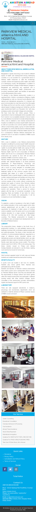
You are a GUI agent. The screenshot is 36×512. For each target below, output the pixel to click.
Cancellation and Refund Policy (14, 459)
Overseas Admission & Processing (12, 424)
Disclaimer (7, 454)
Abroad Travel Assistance (10, 429)
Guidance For (17, 437)
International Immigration (10, 434)
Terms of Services (10, 461)
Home (3, 42)
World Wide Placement (9, 431)
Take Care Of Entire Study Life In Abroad (14, 442)
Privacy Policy (8, 456)
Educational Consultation (10, 421)
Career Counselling (8, 418)
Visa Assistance (7, 426)
